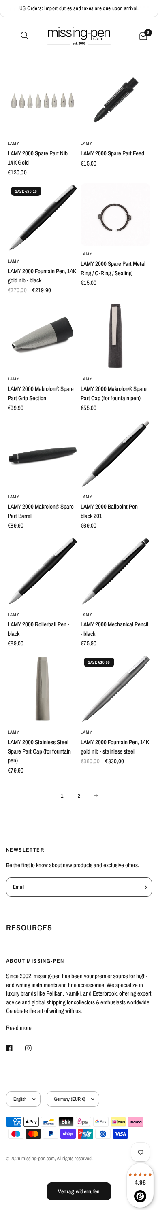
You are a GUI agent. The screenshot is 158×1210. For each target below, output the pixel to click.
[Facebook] (15, 1048)
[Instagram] (34, 1048)
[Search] (23, 36)
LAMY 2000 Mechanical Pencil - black (114, 629)
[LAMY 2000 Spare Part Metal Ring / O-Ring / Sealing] (115, 214)
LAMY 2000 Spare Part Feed (112, 153)
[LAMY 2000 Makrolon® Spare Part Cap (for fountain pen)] (115, 336)
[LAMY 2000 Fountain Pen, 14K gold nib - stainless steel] (115, 689)
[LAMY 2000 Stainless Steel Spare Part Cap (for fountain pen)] (42, 689)
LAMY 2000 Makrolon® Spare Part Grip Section (41, 393)
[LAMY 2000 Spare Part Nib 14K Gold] (42, 100)
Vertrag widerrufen (79, 1191)
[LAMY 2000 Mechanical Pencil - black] (115, 571)
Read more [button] (19, 1027)
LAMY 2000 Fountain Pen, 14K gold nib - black (42, 275)
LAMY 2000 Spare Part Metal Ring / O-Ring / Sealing (113, 268)
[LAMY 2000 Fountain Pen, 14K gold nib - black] (42, 218)
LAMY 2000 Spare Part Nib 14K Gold (38, 158)
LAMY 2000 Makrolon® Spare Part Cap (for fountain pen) (114, 393)
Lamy (13, 143)
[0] (142, 36)
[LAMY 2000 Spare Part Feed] (115, 100)
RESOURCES (29, 927)
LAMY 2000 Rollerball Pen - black (38, 629)
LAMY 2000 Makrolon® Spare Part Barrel (41, 511)
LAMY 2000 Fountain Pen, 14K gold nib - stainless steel (115, 747)
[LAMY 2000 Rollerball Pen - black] (42, 571)
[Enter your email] (144, 887)
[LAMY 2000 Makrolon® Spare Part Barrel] (42, 453)
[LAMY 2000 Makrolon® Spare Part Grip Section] (42, 336)
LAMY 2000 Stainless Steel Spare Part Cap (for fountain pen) (39, 751)
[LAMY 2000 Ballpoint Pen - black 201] (115, 453)
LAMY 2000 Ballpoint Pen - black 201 (111, 511)
